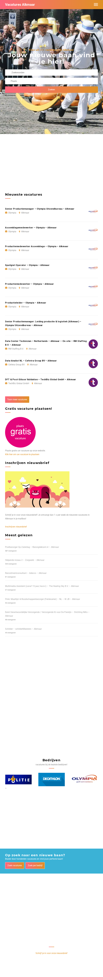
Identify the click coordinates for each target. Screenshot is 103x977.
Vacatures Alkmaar (20, 4)
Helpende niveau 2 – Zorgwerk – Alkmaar (24, 560)
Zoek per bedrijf (35, 865)
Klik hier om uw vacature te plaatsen (22, 454)
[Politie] (18, 779)
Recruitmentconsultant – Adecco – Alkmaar (26, 573)
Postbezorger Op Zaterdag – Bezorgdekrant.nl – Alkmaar (32, 547)
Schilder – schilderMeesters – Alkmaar (23, 629)
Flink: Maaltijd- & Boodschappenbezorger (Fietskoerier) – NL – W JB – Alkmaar (42, 599)
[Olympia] (84, 779)
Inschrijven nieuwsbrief (16, 526)
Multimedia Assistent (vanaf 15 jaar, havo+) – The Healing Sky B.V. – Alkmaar (42, 586)
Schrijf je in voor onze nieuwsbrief (51, 953)
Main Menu (96, 5)
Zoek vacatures (14, 865)
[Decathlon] (51, 779)
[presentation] (5, 788)
